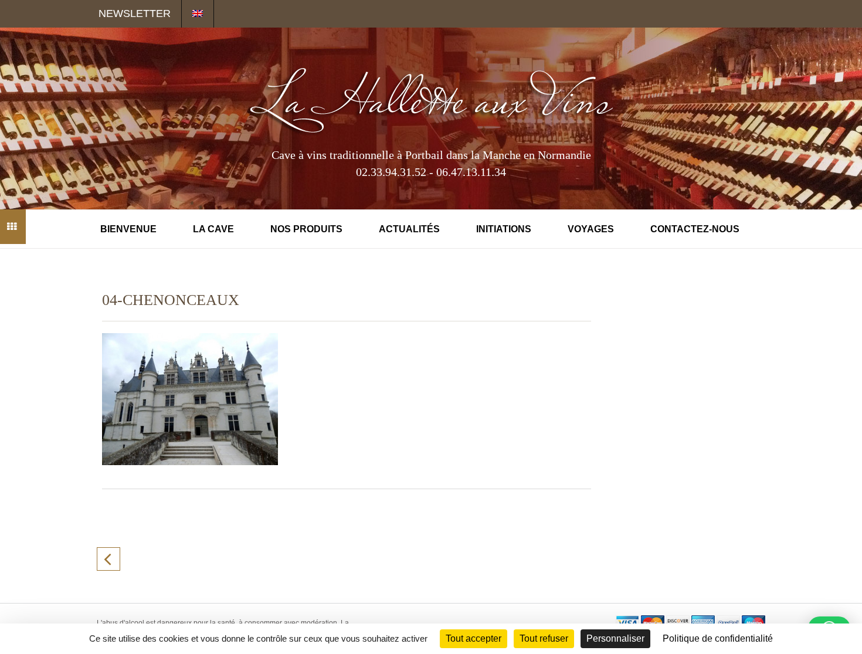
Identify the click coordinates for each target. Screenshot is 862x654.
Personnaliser (615, 638)
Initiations (503, 229)
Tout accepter (473, 638)
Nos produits (306, 229)
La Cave (213, 229)
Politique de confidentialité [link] (718, 638)
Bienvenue (128, 229)
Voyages (591, 229)
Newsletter (135, 13)
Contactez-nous (694, 229)
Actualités (409, 229)
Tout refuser (544, 638)
